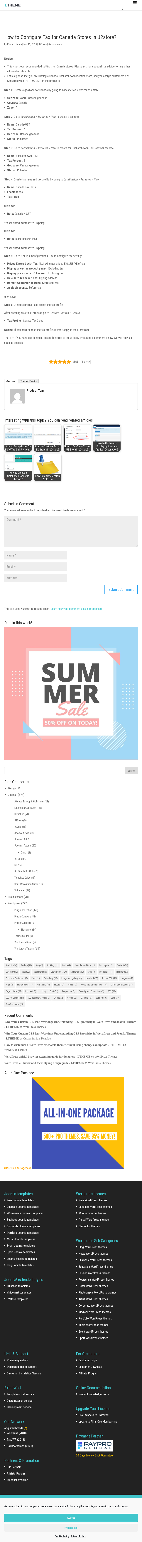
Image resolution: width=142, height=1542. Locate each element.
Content (122, 965)
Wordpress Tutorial (24, 948)
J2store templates (17, 1299)
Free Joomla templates (20, 1200)
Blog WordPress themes (93, 1247)
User (115, 998)
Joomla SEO (109, 978)
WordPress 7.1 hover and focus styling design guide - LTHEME (44, 1063)
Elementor (26, 929)
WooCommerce (14, 1004)
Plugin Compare (22, 916)
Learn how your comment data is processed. (76, 609)
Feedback (105, 972)
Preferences (71, 1527)
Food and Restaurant (17, 978)
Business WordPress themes (95, 1260)
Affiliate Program (16, 1473)
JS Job (18, 858)
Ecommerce (59, 972)
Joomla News (21, 833)
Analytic (11, 965)
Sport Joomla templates (21, 1252)
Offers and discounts (122, 984)
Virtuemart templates (19, 1292)
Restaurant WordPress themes (96, 1279)
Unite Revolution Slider (26, 884)
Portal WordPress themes (94, 1219)
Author (10, 381)
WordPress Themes (34, 1026)
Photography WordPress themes (97, 1292)
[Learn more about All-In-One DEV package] (78, 1168)
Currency (12, 972)
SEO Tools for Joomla (39, 998)
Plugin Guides (21, 922)
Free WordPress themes (93, 1200)
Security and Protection (91, 991)
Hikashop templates (18, 1286)
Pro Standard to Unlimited (94, 1415)
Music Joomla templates (21, 1239)
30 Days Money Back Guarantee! (95, 1455)
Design (12, 788)
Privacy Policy (78, 1536)
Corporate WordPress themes (96, 1305)
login (9, 984)
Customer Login (88, 1360)
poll (43, 991)
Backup (26, 965)
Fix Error (122, 972)
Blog (39, 965)
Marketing (43, 984)
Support (101, 998)
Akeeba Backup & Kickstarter (29, 801)
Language (127, 978)
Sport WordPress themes (93, 1338)
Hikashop (19, 814)
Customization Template (37, 1038)
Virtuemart (19, 890)
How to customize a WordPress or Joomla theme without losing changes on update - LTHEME (63, 1044)
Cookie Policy (62, 1536)
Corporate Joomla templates (23, 1226)
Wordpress (14, 903)
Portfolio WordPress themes (95, 1318)
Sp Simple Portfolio (24, 871)
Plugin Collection (23, 910)
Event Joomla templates (21, 1245)
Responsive (68, 991)
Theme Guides (21, 935)
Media (59, 984)
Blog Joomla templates (20, 1265)
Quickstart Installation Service (24, 1373)
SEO (112, 991)
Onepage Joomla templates (23, 1207)
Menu (72, 984)
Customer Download (90, 1367)
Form (35, 978)
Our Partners (14, 1467)
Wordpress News (23, 942)
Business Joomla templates (23, 1219)
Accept (71, 1517)
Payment (30, 991)
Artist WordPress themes (93, 1299)
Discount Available (17, 1480)
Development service (19, 1407)
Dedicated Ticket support (22, 1367)
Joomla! (12, 795)
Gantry (24, 852)
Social (72, 998)
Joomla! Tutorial (22, 845)
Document (40, 972)
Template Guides (23, 877)
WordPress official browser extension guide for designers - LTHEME (47, 1056)
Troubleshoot (15, 897)
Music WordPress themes (94, 1325)
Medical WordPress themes (95, 1312)
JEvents (18, 826)
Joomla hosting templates (22, 1259)
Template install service (20, 1394)
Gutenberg (51, 978)
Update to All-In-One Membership (98, 1421)
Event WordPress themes (93, 1331)
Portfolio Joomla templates (23, 1233)
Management (25, 984)
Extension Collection (25, 807)
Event (91, 972)
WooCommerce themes (92, 1213)
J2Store (42, 44)
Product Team (14, 44)
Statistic (86, 998)
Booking (52, 965)
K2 (15, 865)
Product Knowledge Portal (94, 1394)
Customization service (20, 1400)
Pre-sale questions (17, 1360)
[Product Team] (17, 401)
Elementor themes (89, 1226)
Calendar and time (85, 965)
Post (54, 991)
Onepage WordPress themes (95, 1207)
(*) (25, 1428)
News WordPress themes (93, 1253)
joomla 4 (92, 978)
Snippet (59, 998)
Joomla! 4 (19, 839)
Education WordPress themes (96, 1266)
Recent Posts (28, 381)
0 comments (55, 44)
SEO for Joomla (15, 998)
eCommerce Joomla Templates (25, 1213)
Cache (66, 965)
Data (26, 972)
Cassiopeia (106, 965)
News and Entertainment (94, 984)
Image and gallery (71, 978)
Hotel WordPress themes (93, 1286)
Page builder (14, 991)
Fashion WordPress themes (94, 1273)
